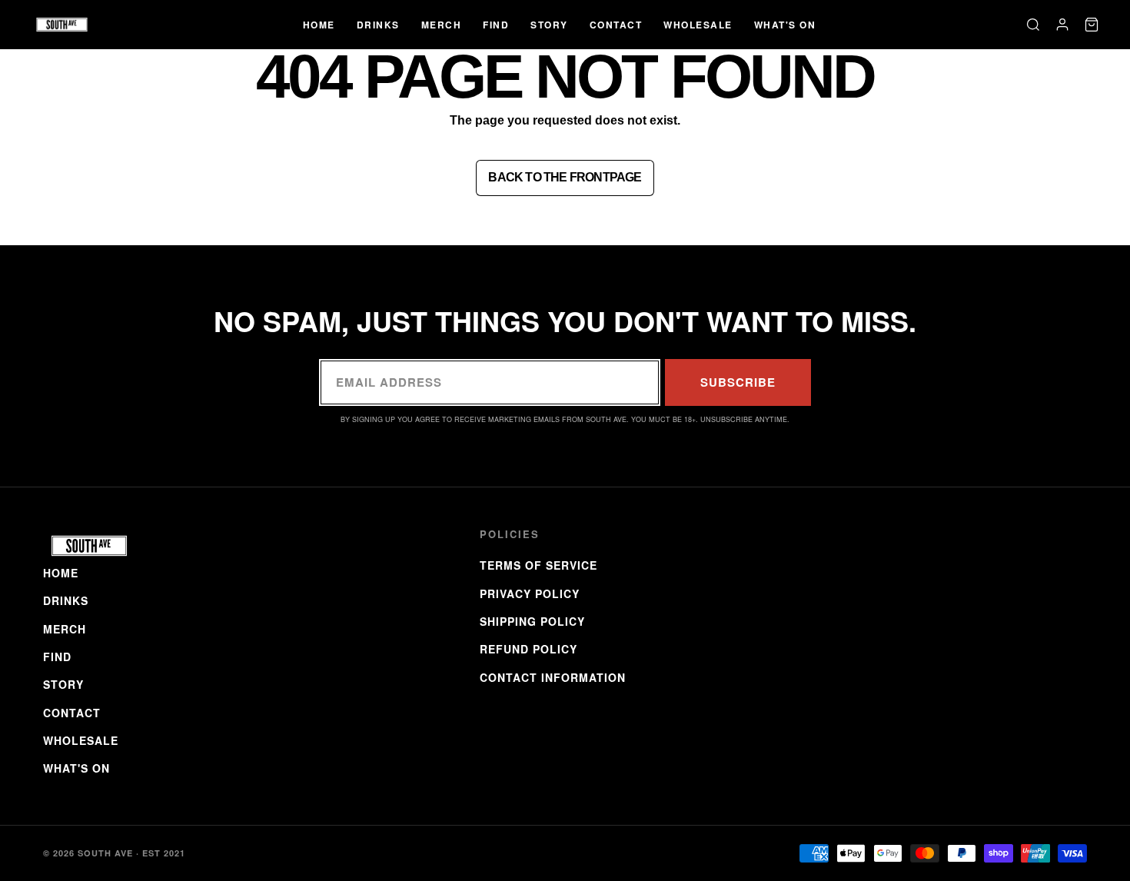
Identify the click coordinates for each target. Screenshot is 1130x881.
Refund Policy (528, 649)
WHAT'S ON (785, 25)
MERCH (441, 25)
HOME (319, 25)
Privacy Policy (530, 593)
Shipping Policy (532, 621)
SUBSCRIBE (738, 382)
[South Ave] (62, 24)
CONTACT (616, 25)
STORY (549, 25)
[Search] (1033, 24)
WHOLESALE (698, 25)
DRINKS (378, 25)
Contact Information (553, 677)
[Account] (1062, 24)
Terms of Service (538, 565)
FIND (496, 25)
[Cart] (1091, 24)
